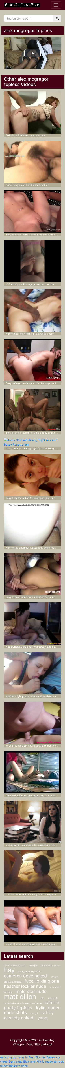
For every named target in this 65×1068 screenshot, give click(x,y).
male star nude (31, 991)
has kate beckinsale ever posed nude (23, 1003)
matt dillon (20, 996)
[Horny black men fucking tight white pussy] (32, 310)
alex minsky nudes (50, 965)
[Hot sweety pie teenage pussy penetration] (32, 261)
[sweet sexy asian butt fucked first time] (32, 162)
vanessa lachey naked (29, 971)
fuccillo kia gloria (42, 981)
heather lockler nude (25, 986)
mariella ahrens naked (15, 965)
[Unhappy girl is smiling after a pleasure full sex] (32, 822)
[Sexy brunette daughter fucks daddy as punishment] (32, 410)
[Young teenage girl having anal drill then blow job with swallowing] (32, 723)
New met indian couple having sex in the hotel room (35, 795)
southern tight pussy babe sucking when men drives (35, 696)
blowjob (33, 965)
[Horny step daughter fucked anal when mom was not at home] (32, 524)
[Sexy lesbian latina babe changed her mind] (32, 574)
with (42, 998)
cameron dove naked (26, 975)
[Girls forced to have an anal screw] (32, 112)
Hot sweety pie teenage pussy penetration (30, 284)
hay (9, 970)
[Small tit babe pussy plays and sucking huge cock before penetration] (32, 921)
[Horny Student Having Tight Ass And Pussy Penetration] (32, 442)
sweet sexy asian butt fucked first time (27, 185)
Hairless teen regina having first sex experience (33, 894)
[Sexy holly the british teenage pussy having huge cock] (32, 475)
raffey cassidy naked (29, 1015)
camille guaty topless (31, 1005)
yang (42, 1017)
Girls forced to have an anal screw (25, 135)
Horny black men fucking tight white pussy (30, 333)
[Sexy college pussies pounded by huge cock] (32, 360)
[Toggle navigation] (56, 5)
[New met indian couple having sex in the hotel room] (32, 772)
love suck (52, 998)
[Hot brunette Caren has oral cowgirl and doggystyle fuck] (32, 623)
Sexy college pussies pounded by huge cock (31, 383)
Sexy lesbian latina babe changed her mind (30, 597)
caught (34, 1013)
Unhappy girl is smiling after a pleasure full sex (32, 844)
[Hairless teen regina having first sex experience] (32, 871)
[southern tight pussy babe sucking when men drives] (32, 673)
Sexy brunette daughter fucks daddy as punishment (35, 432)
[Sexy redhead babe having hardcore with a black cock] (32, 211)
